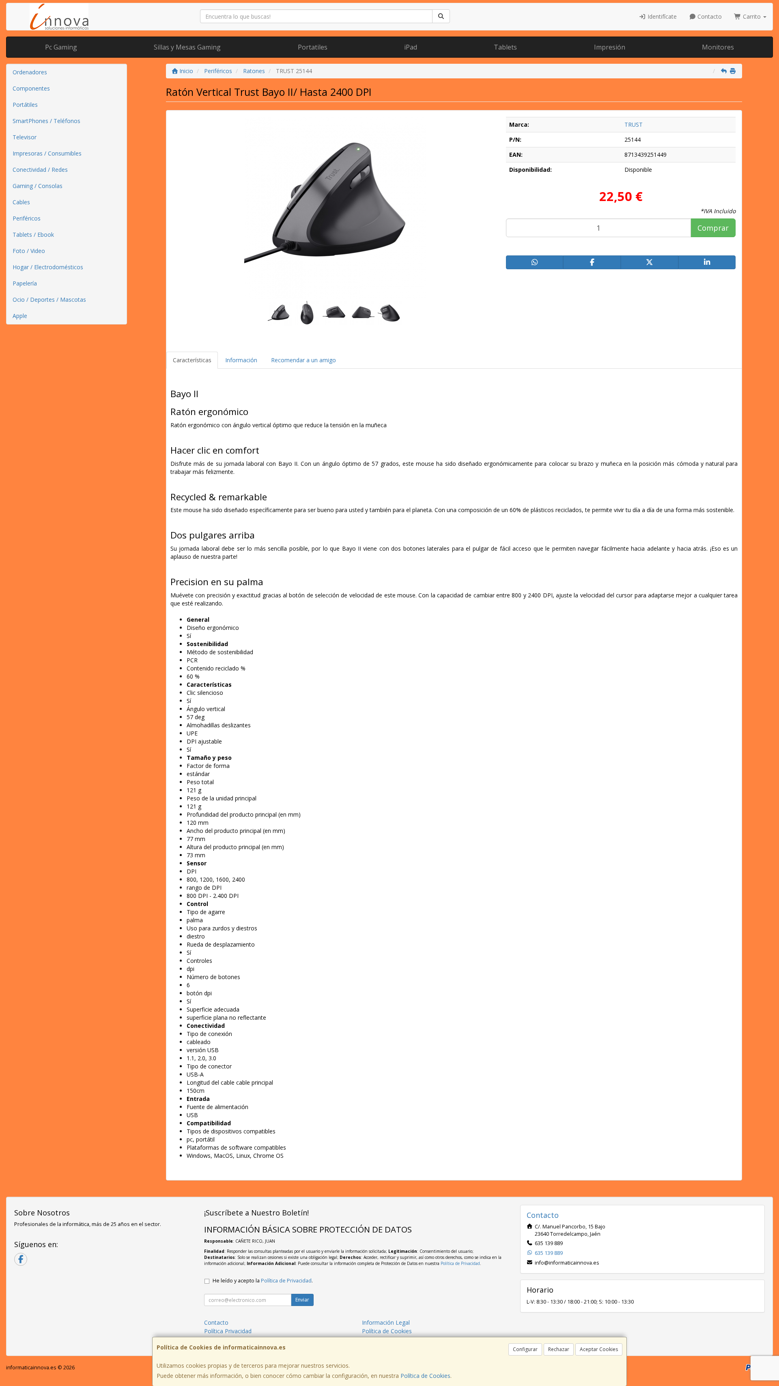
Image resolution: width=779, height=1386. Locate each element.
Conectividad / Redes (40, 169)
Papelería (25, 283)
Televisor (25, 137)
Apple (20, 316)
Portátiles (25, 104)
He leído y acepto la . (263, 1280)
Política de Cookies (425, 1376)
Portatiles (312, 47)
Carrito (751, 16)
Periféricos (27, 218)
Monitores (718, 47)
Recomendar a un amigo (303, 360)
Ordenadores (30, 72)
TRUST (633, 124)
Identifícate (661, 16)
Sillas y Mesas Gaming (187, 47)
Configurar (525, 1349)
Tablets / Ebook (33, 234)
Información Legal (386, 1322)
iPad (410, 47)
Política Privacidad (228, 1331)
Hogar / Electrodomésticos (48, 267)
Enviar (302, 1299)
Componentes (31, 88)
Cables (21, 202)
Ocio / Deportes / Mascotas (49, 299)
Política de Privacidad (460, 1263)
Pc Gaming (61, 47)
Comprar (713, 228)
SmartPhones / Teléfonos (46, 121)
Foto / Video (29, 251)
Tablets (505, 47)
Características (192, 360)
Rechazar (558, 1349)
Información (241, 360)
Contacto (709, 16)
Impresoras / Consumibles (47, 153)
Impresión (609, 47)
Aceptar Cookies (599, 1349)
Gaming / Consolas (37, 186)
